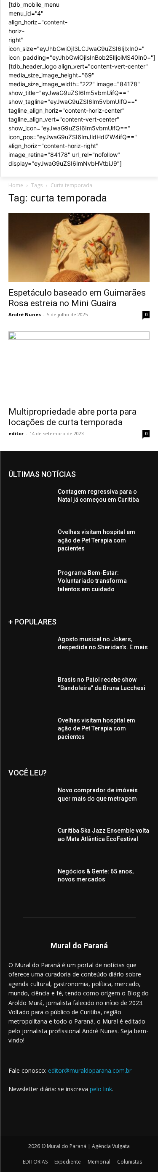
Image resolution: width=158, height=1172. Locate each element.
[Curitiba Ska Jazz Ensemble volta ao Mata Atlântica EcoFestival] (29, 841)
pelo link (101, 1089)
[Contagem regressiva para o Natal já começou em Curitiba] (29, 502)
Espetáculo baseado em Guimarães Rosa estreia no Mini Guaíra (77, 298)
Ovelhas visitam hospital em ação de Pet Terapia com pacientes (96, 540)
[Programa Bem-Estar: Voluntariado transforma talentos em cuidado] (29, 583)
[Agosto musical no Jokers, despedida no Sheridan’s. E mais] (29, 650)
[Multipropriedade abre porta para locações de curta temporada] (79, 366)
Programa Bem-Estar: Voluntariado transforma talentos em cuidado (92, 581)
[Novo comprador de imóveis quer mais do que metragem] (29, 801)
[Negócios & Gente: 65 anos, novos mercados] (29, 882)
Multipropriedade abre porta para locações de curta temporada (72, 417)
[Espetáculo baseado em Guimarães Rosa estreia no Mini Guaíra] (79, 247)
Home (15, 185)
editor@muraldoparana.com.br (89, 1070)
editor (16, 433)
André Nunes (24, 314)
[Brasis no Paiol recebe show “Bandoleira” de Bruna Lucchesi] (29, 690)
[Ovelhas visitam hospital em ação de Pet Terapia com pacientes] (29, 543)
